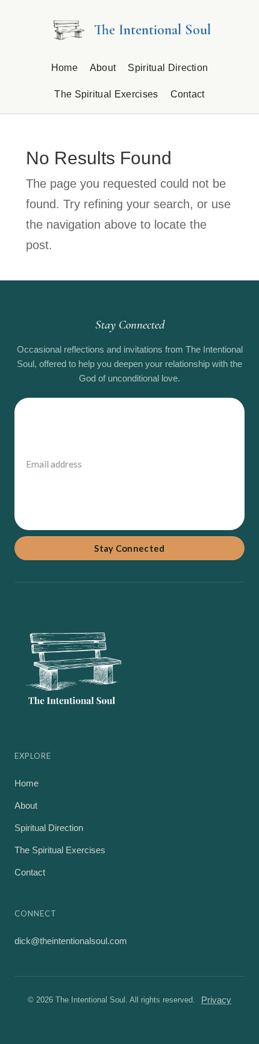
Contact (187, 94)
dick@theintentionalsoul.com (70, 941)
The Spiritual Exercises (106, 94)
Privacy (216, 1000)
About (103, 68)
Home (64, 68)
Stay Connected (129, 548)
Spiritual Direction (168, 68)
